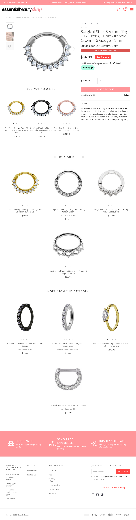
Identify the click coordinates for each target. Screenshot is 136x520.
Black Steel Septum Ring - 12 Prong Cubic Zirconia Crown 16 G (41, 130)
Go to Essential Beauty (114, 487)
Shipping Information (53, 480)
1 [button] (13, 123)
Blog (50, 475)
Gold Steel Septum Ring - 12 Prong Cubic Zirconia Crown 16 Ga (16, 130)
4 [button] (29, 339)
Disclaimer (52, 493)
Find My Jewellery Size (105, 50)
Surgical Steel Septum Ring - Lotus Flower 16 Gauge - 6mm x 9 (68, 272)
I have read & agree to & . (110, 477)
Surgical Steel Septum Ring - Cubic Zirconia (68, 405)
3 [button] (19, 123)
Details (85, 104)
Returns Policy (54, 485)
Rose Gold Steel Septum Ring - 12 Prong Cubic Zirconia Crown (66, 129)
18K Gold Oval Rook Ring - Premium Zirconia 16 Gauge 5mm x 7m (111, 344)
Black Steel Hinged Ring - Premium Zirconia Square (25, 344)
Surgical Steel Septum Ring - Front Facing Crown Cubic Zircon (111, 210)
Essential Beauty (90, 24)
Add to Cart (106, 89)
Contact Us (31, 475)
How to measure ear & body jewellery (12, 476)
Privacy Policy (53, 489)
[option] (47, 51)
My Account (32, 470)
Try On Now (103, 57)
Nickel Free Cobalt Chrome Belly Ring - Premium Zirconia (68, 344)
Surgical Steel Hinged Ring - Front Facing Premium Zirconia (68, 210)
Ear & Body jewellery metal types (11, 492)
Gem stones (10, 498)
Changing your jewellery (11, 484)
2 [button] (16, 123)
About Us (52, 470)
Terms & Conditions (118, 476)
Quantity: (85, 81)
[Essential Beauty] (22, 9)
